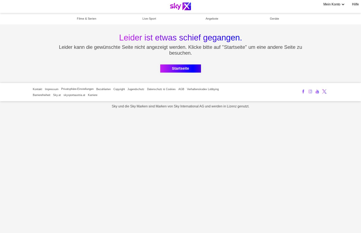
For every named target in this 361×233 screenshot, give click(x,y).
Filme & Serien (86, 18)
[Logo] (180, 6)
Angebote (212, 18)
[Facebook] (303, 91)
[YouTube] (317, 91)
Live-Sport (149, 18)
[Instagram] (310, 91)
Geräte (274, 18)
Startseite (180, 68)
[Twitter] (324, 91)
